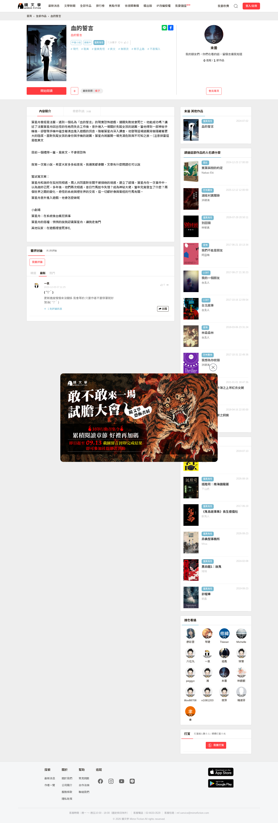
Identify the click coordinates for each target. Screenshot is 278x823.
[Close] (213, 367)
